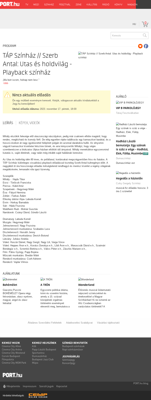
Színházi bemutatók (75, 342)
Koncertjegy (68, 363)
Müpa (35, 362)
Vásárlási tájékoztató (108, 322)
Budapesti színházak (73, 346)
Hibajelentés (13, 386)
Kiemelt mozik (11, 342)
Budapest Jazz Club (43, 359)
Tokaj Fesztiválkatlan (127, 113)
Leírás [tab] (8, 123)
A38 (34, 346)
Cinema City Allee (11, 346)
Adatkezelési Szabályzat (79, 322)
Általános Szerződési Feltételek (45, 322)
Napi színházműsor (72, 349)
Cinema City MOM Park (14, 362)
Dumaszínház (123, 158)
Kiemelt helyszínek (44, 342)
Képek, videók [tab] (29, 123)
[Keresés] (144, 35)
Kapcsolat (61, 386)
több (5, 83)
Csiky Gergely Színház (128, 183)
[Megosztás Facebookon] (146, 46)
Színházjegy (68, 359)
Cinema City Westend (13, 352)
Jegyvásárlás (71, 356)
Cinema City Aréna (12, 349)
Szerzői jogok (46, 386)
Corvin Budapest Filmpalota (11, 357)
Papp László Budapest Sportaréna (44, 351)
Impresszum (29, 386)
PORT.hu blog (140, 383)
